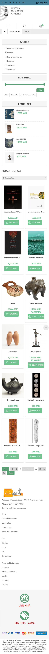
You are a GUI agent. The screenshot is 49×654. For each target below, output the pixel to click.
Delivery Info (6, 523)
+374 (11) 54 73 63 (15, 504)
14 (40, 469)
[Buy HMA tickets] (24, 616)
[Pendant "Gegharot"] (9, 158)
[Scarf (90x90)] (9, 143)
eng (41, 2)
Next (11, 473)
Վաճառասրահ (15, 31)
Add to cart (36, 223)
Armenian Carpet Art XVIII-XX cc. (15, 212)
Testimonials (6, 556)
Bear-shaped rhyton (36, 303)
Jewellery (10, 61)
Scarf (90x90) (21, 139)
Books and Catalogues (15, 48)
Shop (4, 547)
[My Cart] (41, 26)
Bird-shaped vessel (13, 400)
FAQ (3, 552)
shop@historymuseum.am (16, 508)
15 (44, 469)
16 (4, 473)
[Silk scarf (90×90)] (9, 114)
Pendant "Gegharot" (22, 154)
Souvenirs (11, 65)
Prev (5, 469)
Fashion (10, 53)
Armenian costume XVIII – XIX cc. (15, 258)
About (4, 514)
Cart (3, 538)
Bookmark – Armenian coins (37, 400)
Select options (38, 317)
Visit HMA (24, 605)
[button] (8, 26)
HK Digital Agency (19, 643)
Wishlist (5, 543)
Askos (13, 303)
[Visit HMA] (24, 598)
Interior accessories (14, 57)
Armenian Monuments (36, 258)
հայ (45, 2)
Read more (13, 223)
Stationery (11, 69)
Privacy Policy (7, 527)
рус (37, 2)
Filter (40, 90)
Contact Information (9, 518)
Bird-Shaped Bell (36, 352)
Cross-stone (20, 125)
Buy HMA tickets (24, 623)
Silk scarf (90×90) (22, 110)
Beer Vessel (13, 352)
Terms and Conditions (10, 532)
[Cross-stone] (9, 129)
